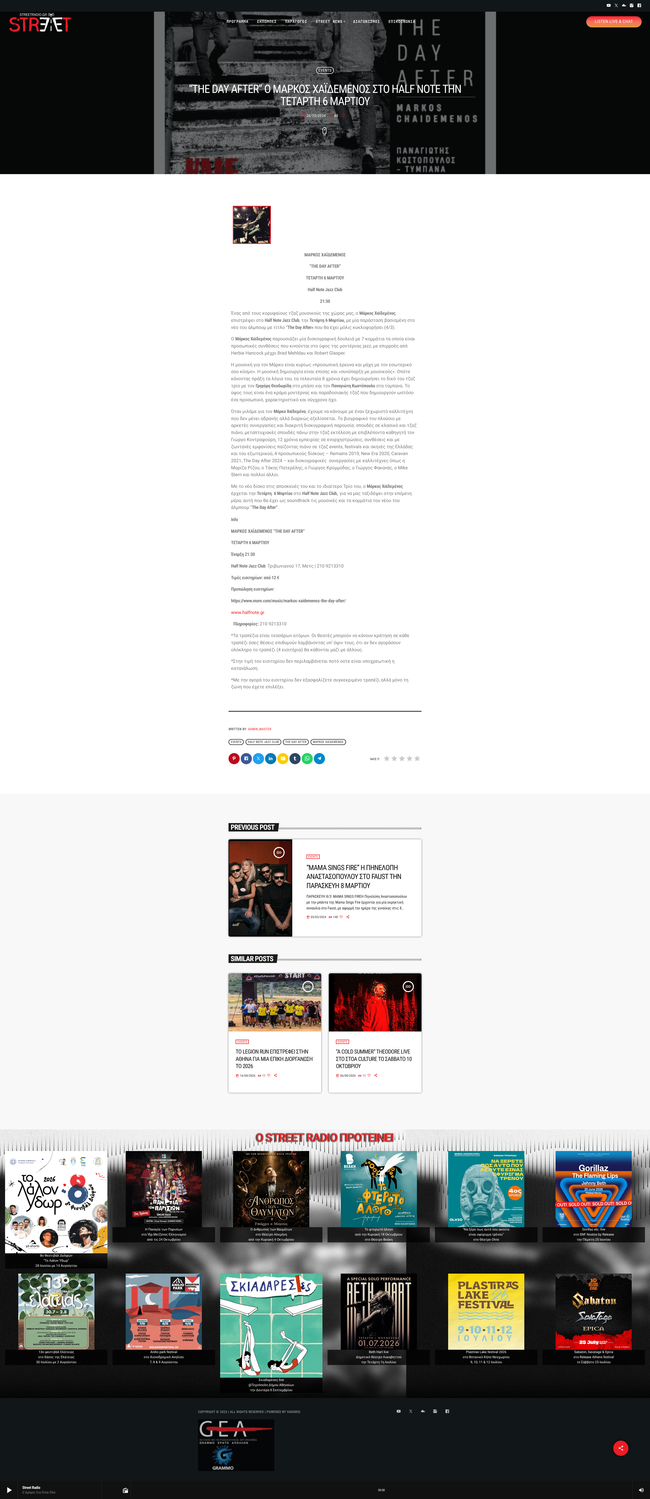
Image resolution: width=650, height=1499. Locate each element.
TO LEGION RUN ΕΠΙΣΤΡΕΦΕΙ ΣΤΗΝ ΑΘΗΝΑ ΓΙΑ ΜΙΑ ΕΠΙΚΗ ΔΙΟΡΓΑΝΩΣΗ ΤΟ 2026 (274, 1059)
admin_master (259, 729)
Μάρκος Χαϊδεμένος (328, 742)
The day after (296, 742)
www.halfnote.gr (247, 612)
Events (324, 70)
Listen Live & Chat (614, 21)
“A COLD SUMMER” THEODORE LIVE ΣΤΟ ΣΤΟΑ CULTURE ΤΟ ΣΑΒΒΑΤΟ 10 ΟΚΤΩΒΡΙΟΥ (374, 1059)
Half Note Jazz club (263, 742)
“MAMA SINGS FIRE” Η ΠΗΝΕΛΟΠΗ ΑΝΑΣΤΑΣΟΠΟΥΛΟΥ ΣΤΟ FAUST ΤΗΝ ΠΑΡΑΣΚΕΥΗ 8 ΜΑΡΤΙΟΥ (353, 876)
